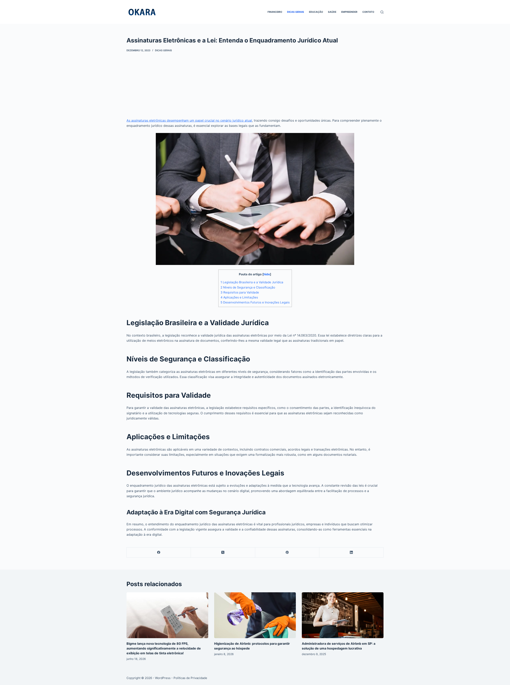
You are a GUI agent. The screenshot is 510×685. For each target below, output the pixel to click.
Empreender (349, 11)
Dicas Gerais (295, 11)
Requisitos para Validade (240, 292)
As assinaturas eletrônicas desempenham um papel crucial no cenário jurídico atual (189, 120)
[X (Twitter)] (223, 552)
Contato (368, 11)
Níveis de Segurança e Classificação (248, 287)
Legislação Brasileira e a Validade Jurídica (252, 282)
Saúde (332, 11)
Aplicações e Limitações (239, 297)
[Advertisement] (255, 82)
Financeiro (275, 11)
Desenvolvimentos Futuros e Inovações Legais (255, 302)
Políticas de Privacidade (190, 678)
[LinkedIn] (351, 552)
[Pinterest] (287, 552)
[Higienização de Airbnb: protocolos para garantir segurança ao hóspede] (255, 615)
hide (267, 274)
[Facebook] (159, 552)
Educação (316, 11)
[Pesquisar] (382, 12)
